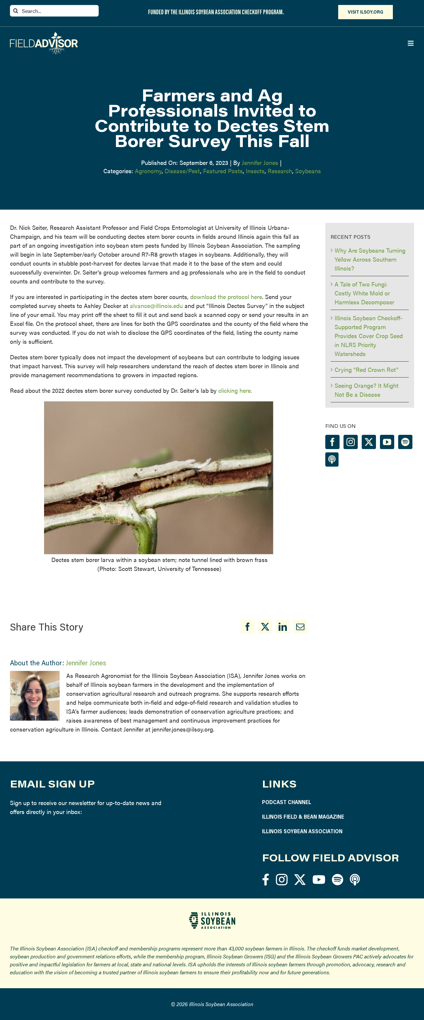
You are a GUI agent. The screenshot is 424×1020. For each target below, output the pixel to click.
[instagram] (282, 879)
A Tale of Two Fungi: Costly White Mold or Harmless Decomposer (364, 293)
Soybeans (308, 171)
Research (280, 171)
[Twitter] (369, 442)
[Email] (300, 627)
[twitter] (300, 879)
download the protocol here (226, 296)
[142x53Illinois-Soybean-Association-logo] (212, 914)
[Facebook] (247, 627)
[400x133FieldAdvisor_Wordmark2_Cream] (44, 34)
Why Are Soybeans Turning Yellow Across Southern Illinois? (370, 259)
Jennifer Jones (260, 162)
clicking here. (236, 390)
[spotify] (337, 879)
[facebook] (265, 879)
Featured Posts (223, 171)
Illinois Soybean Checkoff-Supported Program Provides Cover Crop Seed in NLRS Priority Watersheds (369, 336)
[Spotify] (405, 442)
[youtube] (318, 879)
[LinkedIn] (283, 627)
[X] (265, 627)
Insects (255, 171)
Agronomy (148, 171)
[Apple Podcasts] (332, 459)
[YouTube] (387, 442)
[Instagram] (351, 442)
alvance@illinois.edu (156, 305)
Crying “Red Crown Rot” (366, 369)
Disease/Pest (182, 171)
